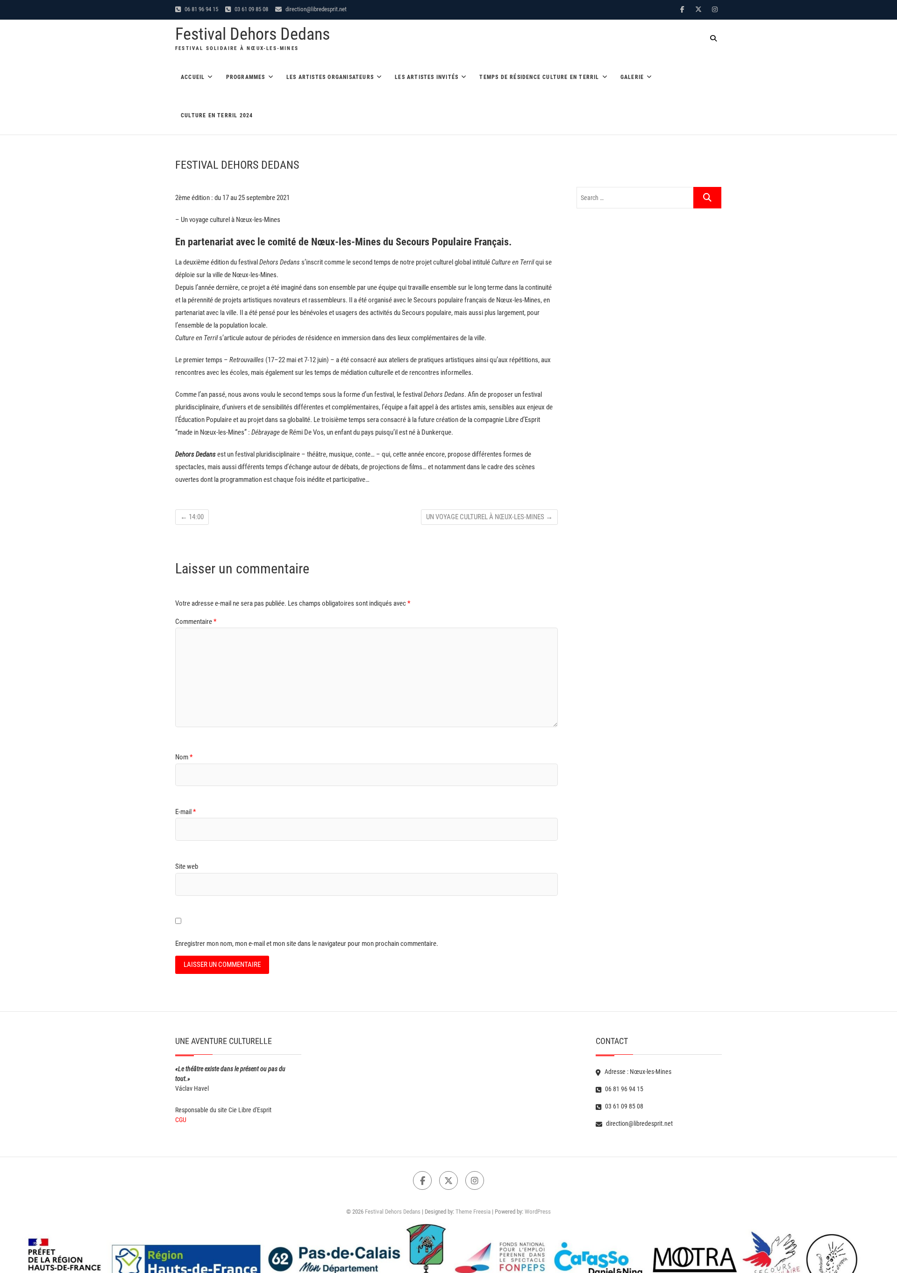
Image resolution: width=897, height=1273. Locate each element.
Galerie (632, 77)
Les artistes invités (426, 77)
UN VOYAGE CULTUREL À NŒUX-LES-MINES (489, 517)
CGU (180, 1119)
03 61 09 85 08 (250, 9)
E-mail (185, 812)
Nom (183, 757)
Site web (186, 866)
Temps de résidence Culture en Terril (539, 77)
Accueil (193, 77)
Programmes (245, 77)
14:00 (192, 517)
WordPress (538, 1211)
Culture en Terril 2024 (217, 115)
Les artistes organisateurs (330, 77)
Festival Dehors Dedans (252, 34)
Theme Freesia (473, 1211)
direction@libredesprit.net (315, 9)
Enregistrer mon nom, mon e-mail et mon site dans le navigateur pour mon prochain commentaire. (306, 943)
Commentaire (195, 621)
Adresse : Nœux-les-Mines (637, 1071)
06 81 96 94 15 (200, 9)
